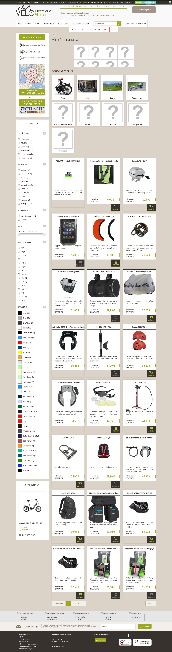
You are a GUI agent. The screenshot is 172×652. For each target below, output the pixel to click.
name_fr (88, 124)
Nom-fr (113, 124)
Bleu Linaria (29, 337)
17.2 (24, 296)
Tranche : (22, 231)
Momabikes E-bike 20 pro (30, 523)
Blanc (27, 328)
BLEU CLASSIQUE (31, 436)
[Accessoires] (137, 86)
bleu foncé (28, 396)
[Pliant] (63, 86)
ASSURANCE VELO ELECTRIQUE (68, 161)
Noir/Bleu (28, 387)
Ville (20, 24)
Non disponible (28, 216)
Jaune (26, 352)
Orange (27, 357)
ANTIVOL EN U (68, 438)
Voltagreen (26, 204)
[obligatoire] (137, 112)
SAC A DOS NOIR (68, 493)
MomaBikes (27, 185)
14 (23, 285)
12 (23, 259)
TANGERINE (29, 416)
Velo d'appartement (81, 24)
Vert (26, 367)
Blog (113, 29)
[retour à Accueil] (54, 34)
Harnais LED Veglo (104, 438)
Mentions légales (27, 648)
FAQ (106, 29)
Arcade (25, 170)
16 (23, 270)
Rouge (27, 342)
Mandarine (28, 446)
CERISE (27, 421)
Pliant (37, 24)
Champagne (29, 372)
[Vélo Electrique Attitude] (33, 10)
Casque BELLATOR (139, 327)
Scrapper (26, 200)
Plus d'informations (149, 2)
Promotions (32, 485)
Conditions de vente (28, 646)
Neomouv (26, 189)
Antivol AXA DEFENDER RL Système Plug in (68, 327)
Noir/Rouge (29, 333)
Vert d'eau (28, 377)
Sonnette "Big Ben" (139, 161)
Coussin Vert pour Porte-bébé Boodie (104, 161)
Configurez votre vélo (135, 24)
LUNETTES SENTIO (103, 382)
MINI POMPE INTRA (103, 327)
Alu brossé (28, 382)
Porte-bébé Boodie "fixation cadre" (103, 548)
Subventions (94, 29)
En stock (26, 219)
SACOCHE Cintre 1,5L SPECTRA (104, 272)
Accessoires (63, 24)
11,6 (24, 281)
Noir (26, 313)
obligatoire (137, 124)
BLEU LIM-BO (30, 465)
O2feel (25, 192)
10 (23, 251)
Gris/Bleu (28, 323)
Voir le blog (100, 640)
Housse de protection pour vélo (139, 272)
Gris (26, 318)
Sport (28, 24)
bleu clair (27, 401)
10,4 (24, 274)
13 (23, 263)
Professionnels (28, 154)
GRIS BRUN (29, 431)
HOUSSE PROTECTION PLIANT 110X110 (68, 548)
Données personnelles (29, 644)
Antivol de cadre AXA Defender (68, 382)
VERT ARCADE (30, 450)
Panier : (145, 9)
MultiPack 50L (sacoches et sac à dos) (103, 493)
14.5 (24, 278)
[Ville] (87, 86)
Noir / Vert (28, 460)
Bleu (26, 347)
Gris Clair (28, 362)
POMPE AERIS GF (139, 382)
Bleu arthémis (30, 455)
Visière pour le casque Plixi (104, 216)
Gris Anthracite (30, 411)
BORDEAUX (29, 441)
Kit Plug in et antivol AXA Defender (139, 438)
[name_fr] (88, 112)
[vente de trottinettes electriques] (32, 113)
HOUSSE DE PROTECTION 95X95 (139, 493)
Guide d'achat (77, 29)
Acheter (116, 209)
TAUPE (27, 426)
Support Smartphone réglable (68, 216)
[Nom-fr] (113, 112)
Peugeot (25, 196)
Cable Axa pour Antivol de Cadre (139, 216)
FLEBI (24, 177)
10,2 (24, 289)
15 (23, 266)
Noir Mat (27, 470)
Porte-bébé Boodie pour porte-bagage (139, 548)
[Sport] (112, 86)
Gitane (25, 181)
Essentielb (26, 174)
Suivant (151, 603)
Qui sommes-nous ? (28, 634)
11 (23, 255)
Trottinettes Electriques (63, 124)
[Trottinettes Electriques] (63, 112)
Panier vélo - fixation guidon (68, 272)
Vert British (29, 406)
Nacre (26, 391)
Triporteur (49, 24)
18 (23, 293)
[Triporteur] (63, 139)
